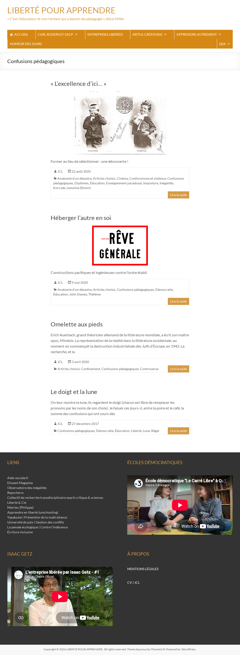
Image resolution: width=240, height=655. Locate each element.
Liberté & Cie (16, 502)
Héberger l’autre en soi (81, 217)
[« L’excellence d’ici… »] (120, 93)
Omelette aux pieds (77, 324)
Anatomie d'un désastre (74, 178)
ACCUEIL (21, 34)
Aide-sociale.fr (18, 478)
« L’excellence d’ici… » (78, 83)
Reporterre (15, 493)
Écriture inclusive (20, 532)
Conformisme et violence (147, 178)
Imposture (150, 183)
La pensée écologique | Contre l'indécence (37, 527)
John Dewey (78, 294)
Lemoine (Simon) (79, 188)
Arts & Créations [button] (147, 34)
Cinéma (122, 178)
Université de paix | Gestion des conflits (35, 522)
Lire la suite (178, 195)
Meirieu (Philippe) (20, 507)
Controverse (149, 369)
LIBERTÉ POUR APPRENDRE (61, 10)
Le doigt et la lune (74, 391)
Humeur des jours (26, 44)
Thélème (94, 294)
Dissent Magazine (20, 483)
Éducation (97, 183)
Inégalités (166, 183)
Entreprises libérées (105, 34)
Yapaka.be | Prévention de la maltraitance (37, 517)
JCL (60, 171)
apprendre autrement (196, 34)
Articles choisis (104, 178)
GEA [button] (222, 44)
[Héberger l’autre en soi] (120, 228)
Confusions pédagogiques (135, 290)
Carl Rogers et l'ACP (55, 34)
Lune (146, 431)
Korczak (59, 188)
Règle (155, 431)
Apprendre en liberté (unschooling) (32, 512)
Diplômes (82, 183)
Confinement (90, 369)
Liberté (136, 431)
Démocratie (164, 290)
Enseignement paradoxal (124, 183)
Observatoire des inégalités (27, 488)
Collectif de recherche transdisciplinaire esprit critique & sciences (55, 498)
